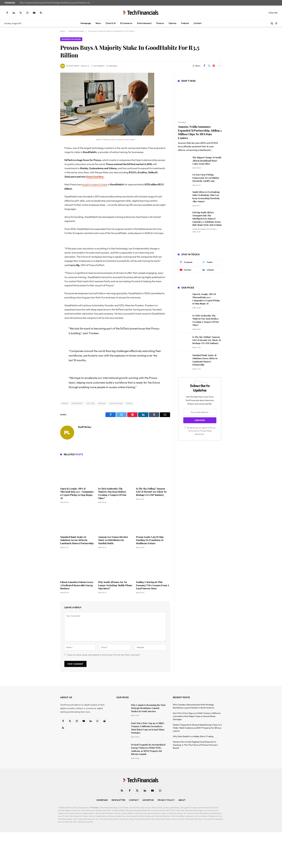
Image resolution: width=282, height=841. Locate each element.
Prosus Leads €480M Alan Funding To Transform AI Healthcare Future (150, 540)
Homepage (85, 23)
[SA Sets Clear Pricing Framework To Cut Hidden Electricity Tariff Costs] (184, 179)
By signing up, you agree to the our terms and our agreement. (201, 430)
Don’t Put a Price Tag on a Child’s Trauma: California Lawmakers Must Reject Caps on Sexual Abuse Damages (147, 728)
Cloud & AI (111, 23)
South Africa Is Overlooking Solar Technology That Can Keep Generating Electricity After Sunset (206, 196)
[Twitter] (50, 163)
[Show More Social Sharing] (219, 65)
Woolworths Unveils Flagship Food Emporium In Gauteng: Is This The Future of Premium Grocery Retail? (195, 744)
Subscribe (273, 12)
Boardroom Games (71, 39)
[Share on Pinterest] (214, 65)
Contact (198, 23)
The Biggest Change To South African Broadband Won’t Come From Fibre (206, 160)
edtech (65, 403)
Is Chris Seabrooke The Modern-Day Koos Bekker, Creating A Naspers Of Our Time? (112, 493)
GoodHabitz (77, 403)
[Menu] (276, 23)
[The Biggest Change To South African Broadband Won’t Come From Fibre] (184, 162)
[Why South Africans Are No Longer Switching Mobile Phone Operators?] (115, 565)
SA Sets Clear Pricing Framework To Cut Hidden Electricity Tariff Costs (205, 177)
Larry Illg (90, 403)
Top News (182, 122)
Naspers (102, 403)
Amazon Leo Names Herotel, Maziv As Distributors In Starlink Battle (113, 540)
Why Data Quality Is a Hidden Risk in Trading (193, 736)
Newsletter (118, 800)
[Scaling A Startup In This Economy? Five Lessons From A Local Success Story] (153, 565)
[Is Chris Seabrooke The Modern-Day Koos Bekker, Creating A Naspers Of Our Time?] (115, 472)
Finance (160, 23)
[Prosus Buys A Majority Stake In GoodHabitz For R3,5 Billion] (107, 134)
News (98, 23)
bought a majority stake (94, 184)
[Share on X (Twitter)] (209, 65)
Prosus (129, 403)
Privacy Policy (206, 431)
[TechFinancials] (141, 12)
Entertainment (144, 23)
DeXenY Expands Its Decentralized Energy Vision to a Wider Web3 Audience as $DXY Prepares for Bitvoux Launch (148, 749)
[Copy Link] (50, 193)
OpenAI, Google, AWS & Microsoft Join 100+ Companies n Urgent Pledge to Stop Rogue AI (76, 493)
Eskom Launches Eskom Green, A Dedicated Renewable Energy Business (76, 585)
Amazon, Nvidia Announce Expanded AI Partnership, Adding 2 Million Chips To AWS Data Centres (199, 132)
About (182, 800)
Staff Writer (74, 66)
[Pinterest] (50, 178)
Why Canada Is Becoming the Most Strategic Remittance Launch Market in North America (56, 2)
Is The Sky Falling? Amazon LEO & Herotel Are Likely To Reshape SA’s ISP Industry (151, 492)
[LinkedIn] (50, 171)
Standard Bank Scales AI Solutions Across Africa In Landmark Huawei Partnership (76, 540)
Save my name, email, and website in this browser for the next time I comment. (104, 654)
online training (115, 403)
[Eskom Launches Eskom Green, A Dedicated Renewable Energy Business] (77, 565)
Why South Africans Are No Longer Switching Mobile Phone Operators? (115, 585)
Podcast (185, 23)
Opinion (172, 23)
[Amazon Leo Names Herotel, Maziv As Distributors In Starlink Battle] (115, 520)
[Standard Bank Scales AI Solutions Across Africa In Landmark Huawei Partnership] (77, 520)
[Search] (272, 23)
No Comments (99, 66)
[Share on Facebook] (204, 65)
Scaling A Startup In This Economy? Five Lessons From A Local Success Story (152, 585)
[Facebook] (50, 156)
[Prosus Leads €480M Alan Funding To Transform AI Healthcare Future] (153, 520)
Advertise (148, 800)
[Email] (50, 186)
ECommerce (126, 23)
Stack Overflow (95, 176)
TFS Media (94, 807)
